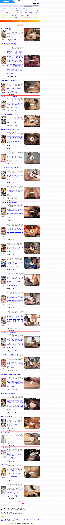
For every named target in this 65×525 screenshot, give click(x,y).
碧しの (21, 69)
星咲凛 (16, 104)
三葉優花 (9, 56)
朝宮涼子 (21, 138)
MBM (28, 15)
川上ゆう (13, 56)
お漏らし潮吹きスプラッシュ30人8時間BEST (8, 332)
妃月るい (13, 70)
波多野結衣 (9, 69)
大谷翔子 (9, 55)
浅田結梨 (8, 454)
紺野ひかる (13, 363)
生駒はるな (16, 454)
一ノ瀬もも (19, 344)
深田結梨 (17, 55)
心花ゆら (19, 364)
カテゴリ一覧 (5, 8)
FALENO (10, 17)
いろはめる (16, 301)
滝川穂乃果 (16, 52)
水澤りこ (8, 362)
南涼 (20, 363)
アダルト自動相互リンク (17, 519)
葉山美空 (11, 229)
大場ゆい (12, 51)
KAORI (8, 64)
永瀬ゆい (19, 88)
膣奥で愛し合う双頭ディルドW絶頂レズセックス (9, 43)
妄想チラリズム (14, 495)
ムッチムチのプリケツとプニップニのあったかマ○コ (10, 354)
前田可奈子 (18, 136)
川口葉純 (14, 405)
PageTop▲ (38, 514)
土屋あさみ (10, 141)
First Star (22, 15)
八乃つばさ (12, 65)
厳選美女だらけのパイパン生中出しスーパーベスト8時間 (10, 374)
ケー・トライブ (14, 89)
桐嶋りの (13, 55)
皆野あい (19, 175)
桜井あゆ (15, 57)
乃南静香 (19, 52)
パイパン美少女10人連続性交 (16, 161)
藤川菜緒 (16, 232)
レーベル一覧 (14, 8)
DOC (4, 17)
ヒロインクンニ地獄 (14, 266)
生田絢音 (13, 402)
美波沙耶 (16, 66)
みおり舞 (8, 209)
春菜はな (20, 137)
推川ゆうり (11, 57)
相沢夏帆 (20, 340)
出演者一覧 (24, 8)
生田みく (19, 232)
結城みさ (8, 214)
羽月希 (8, 213)
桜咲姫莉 (13, 343)
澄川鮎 (8, 194)
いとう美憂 (16, 51)
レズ (26, 10)
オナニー (37, 10)
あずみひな (13, 230)
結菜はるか (13, 297)
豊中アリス (11, 176)
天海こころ (10, 473)
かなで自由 (12, 213)
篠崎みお (21, 400)
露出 (2, 12)
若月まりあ (17, 210)
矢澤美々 (17, 402)
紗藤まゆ (21, 405)
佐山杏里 (8, 401)
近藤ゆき (8, 382)
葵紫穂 (8, 52)
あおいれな (14, 300)
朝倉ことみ (9, 70)
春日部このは (16, 345)
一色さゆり (9, 191)
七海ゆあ (21, 339)
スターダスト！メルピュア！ (5, 447)
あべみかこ (16, 60)
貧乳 (21, 12)
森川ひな (13, 406)
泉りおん (16, 88)
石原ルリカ (17, 406)
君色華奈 (20, 470)
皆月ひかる (20, 103)
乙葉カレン (9, 60)
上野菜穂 (20, 51)
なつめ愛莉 (10, 320)
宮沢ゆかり (10, 281)
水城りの (18, 320)
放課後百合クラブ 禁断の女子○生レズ (7, 416)
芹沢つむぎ (21, 213)
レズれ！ (12, 73)
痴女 (17, 10)
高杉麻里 (14, 319)
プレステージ (17, 15)
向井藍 (12, 470)
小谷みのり (12, 301)
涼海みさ (10, 317)
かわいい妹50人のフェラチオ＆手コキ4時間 (8, 393)
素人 (7, 10)
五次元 (12, 36)
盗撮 (26, 12)
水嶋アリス (9, 297)
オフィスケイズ (14, 122)
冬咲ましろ (17, 339)
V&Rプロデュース (14, 325)
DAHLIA (35, 17)
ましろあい (17, 209)
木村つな (18, 319)
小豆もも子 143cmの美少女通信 (6, 432)
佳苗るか (21, 209)
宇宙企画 (12, 347)
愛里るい (9, 300)
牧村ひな (8, 51)
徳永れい (11, 263)
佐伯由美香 (18, 56)
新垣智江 (17, 297)
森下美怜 (12, 88)
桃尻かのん (18, 316)
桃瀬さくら (14, 344)
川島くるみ (9, 406)
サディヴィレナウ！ (35, 15)
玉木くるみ (19, 57)
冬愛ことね (9, 66)
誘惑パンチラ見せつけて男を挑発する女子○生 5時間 (9, 114)
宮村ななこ (16, 61)
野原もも (17, 401)
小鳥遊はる (13, 489)
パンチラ (7, 12)
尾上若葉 (13, 136)
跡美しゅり (15, 317)
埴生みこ (20, 301)
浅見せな (15, 229)
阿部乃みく (11, 364)
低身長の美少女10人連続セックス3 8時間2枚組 (8, 80)
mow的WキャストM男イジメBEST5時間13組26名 (9, 202)
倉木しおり (20, 65)
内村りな (13, 455)
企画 (13, 10)
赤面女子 (16, 17)
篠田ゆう (21, 70)
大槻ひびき (13, 69)
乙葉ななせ (9, 210)
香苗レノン (17, 53)
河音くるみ (13, 191)
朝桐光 (11, 64)
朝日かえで (13, 157)
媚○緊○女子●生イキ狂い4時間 (6, 241)
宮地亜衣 (8, 104)
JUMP (22, 17)
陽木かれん (15, 141)
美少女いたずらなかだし (15, 37)
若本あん (8, 88)
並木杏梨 (12, 340)
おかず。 (12, 367)
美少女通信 (13, 442)
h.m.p (12, 425)
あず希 (8, 34)
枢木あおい (9, 316)
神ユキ (12, 61)
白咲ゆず (18, 278)
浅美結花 (15, 263)
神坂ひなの (19, 229)
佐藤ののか (17, 70)
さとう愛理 (12, 34)
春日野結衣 (13, 209)
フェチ (21, 10)
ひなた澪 (8, 340)
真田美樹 (9, 402)
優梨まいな (12, 232)
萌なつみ (16, 157)
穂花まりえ (17, 400)
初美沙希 (14, 64)
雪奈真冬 (11, 52)
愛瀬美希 (14, 320)
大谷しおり (16, 340)
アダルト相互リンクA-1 (8, 519)
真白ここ (16, 103)
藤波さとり (14, 278)
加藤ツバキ (19, 64)
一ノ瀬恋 (8, 363)
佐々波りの (13, 382)
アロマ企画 (13, 178)
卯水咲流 (20, 61)
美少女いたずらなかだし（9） (6, 28)
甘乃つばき (13, 53)
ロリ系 (37, 12)
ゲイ (31, 10)
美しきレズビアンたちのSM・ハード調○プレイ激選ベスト (10, 129)
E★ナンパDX (27, 17)
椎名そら (8, 400)
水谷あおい (19, 300)
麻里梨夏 (16, 137)
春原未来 (17, 69)
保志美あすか (13, 401)
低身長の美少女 (14, 91)
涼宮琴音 (13, 210)
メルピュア (13, 458)
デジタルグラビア (14, 440)
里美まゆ (14, 281)
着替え (13, 12)
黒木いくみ (21, 60)
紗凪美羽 (11, 175)
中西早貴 (10, 248)
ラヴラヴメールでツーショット (28, 519)
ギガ (12, 265)
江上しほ (15, 424)
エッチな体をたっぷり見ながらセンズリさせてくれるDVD (11, 167)
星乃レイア (16, 176)
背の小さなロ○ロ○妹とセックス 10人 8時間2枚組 (9, 96)
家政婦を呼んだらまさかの (16, 285)
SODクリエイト (4, 15)
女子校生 (30, 12)
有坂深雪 (20, 66)
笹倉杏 (8, 232)
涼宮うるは (19, 104)
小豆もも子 (9, 439)
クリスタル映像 (14, 476)
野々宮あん (13, 339)
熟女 (2, 10)
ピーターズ (11, 15)
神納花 (12, 60)
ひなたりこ (18, 191)
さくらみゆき (11, 383)
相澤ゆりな (21, 230)
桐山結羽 (11, 345)
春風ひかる (9, 61)
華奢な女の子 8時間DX (4, 464)
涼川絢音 (19, 141)
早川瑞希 (17, 489)
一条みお (15, 175)
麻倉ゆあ (13, 66)
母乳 (17, 12)
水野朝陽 (16, 65)
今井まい (20, 157)
